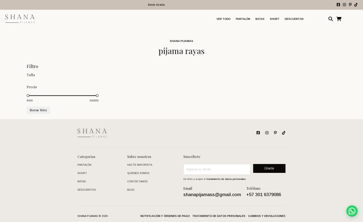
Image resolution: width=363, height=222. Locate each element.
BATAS (259, 18)
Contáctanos (137, 181)
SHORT (274, 18)
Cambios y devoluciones (266, 215)
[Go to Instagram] (350, 5)
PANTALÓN (243, 18)
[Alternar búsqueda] (330, 19)
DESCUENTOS (294, 18)
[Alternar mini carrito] (338, 19)
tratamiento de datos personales (226, 179)
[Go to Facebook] (338, 5)
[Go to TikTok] (356, 5)
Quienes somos (138, 173)
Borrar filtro (38, 110)
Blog (130, 189)
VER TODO (223, 18)
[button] (352, 211)
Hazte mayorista (139, 164)
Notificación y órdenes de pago (165, 215)
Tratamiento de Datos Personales (218, 215)
